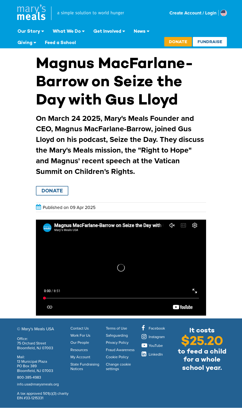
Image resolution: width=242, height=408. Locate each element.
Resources (79, 350)
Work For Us (80, 335)
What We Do (67, 31)
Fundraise (210, 41)
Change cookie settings (118, 366)
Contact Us (79, 328)
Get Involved (107, 31)
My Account (80, 357)
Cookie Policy (117, 357)
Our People (79, 342)
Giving (24, 42)
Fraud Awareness (120, 350)
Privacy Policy (117, 342)
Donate (178, 41)
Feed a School (60, 42)
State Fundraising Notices (84, 366)
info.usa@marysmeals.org (38, 384)
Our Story (28, 31)
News (140, 31)
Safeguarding (117, 335)
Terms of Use (116, 328)
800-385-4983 (29, 377)
